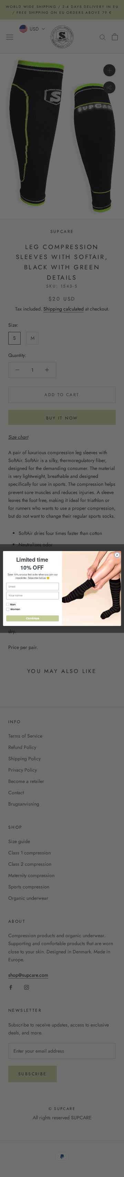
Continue (32, 618)
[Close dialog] (117, 555)
